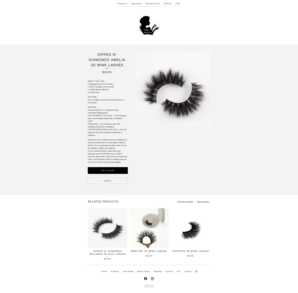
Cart (178, 4)
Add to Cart (107, 170)
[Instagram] (152, 278)
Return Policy (153, 4)
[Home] (149, 25)
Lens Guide (136, 4)
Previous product (185, 201)
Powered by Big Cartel (149, 286)
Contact (168, 4)
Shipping (158, 271)
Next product (203, 201)
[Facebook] (145, 278)
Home (104, 271)
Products (122, 4)
